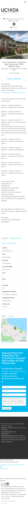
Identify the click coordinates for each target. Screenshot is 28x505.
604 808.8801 (13, 373)
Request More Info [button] (14, 79)
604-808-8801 (14, 21)
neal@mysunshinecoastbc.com (14, 19)
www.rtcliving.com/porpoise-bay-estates (13, 92)
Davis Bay (20, 437)
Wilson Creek (13, 437)
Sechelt (8, 439)
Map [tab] (5, 316)
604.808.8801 (21, 464)
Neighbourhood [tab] (16, 238)
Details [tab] (6, 238)
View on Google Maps (7, 342)
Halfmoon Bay (15, 439)
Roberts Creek (5, 437)
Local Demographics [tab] (10, 243)
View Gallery (14, 33)
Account (15, 27)
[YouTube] (13, 24)
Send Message (6, 408)
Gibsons (22, 435)
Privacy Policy (4, 468)
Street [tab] (12, 316)
